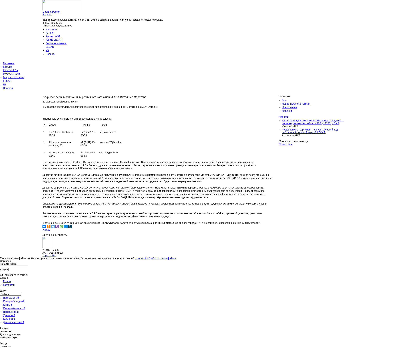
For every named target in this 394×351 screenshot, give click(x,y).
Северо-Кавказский (14, 308)
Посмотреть (285, 144)
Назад (46, 229)
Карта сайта (49, 255)
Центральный (11, 297)
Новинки (287, 111)
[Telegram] (53, 226)
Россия (7, 281)
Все (284, 100)
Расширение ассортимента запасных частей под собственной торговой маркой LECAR (310, 131)
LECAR (50, 47)
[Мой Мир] (66, 226)
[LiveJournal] (70, 226)
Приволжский (11, 312)
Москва (51, 11)
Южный (7, 304)
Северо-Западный (13, 301)
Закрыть (47, 14)
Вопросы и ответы (56, 43)
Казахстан (9, 285)
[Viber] (57, 226)
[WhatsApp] (61, 226)
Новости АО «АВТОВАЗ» (296, 103)
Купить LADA (53, 36)
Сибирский (9, 319)
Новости (50, 54)
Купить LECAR (54, 39)
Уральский (9, 315)
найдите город (8, 264)
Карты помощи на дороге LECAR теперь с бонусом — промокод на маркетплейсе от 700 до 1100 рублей (313, 122)
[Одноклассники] (48, 226)
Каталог (50, 32)
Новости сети (289, 107)
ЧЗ (47, 50)
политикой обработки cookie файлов (155, 258)
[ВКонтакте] (44, 226)
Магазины (51, 29)
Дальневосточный (13, 322)
